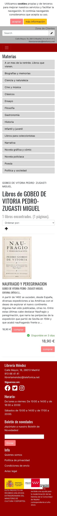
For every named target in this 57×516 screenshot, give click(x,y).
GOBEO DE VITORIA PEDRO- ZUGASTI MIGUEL (22, 288)
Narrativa (10, 142)
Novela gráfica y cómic (18, 149)
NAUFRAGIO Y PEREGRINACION (24, 284)
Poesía (8, 163)
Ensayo (9, 101)
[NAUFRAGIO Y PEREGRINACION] (17, 257)
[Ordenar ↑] (6, 228)
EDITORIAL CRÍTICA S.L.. (11, 292)
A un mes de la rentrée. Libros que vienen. (24, 64)
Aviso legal (11, 471)
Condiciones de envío (17, 465)
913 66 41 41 (48, 39)
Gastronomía (12, 114)
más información (35, 21)
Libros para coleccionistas (20, 135)
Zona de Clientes (45, 28)
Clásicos (9, 94)
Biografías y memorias (17, 73)
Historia (9, 121)
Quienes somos (13, 454)
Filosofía (9, 108)
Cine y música (13, 87)
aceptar (16, 21)
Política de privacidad (17, 460)
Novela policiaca (14, 156)
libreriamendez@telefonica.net (22, 377)
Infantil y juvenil (14, 128)
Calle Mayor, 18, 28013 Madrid (22, 370)
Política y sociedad (16, 170)
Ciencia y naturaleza (16, 80)
